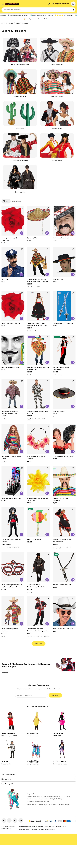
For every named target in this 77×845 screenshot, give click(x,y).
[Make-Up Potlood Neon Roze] (13, 481)
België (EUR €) (36, 821)
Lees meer (5, 672)
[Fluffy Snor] (13, 262)
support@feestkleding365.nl (39, 801)
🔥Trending (27, 19)
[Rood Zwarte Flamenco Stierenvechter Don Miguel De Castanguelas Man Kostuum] (38, 611)
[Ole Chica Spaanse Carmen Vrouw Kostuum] (64, 522)
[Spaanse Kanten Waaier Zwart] (64, 439)
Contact (64, 826)
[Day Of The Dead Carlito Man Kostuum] (13, 522)
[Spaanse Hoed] (64, 262)
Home (3, 23)
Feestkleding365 (10, 826)
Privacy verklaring (56, 826)
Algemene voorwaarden (44, 826)
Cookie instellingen (50, 829)
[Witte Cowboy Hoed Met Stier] (64, 611)
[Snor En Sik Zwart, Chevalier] (13, 350)
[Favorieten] (48, 4)
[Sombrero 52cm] (38, 221)
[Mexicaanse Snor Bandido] (64, 221)
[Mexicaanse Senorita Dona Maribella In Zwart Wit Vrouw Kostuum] (38, 306)
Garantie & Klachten (24, 829)
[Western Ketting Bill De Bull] (64, 567)
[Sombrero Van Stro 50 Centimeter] (64, 481)
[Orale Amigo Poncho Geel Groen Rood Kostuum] (38, 350)
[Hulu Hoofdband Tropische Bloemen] (38, 439)
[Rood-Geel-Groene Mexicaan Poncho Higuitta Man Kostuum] (38, 262)
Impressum (41, 829)
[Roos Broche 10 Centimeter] (13, 306)
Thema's (10, 23)
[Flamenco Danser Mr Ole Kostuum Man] (64, 350)
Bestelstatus (37, 19)
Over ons (34, 826)
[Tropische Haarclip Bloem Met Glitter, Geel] (38, 481)
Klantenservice (48, 19)
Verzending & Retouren (25, 826)
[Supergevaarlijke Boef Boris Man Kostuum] (38, 394)
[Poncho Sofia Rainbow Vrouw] (13, 439)
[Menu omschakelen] (3, 4)
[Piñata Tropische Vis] (38, 522)
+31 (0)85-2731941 (55, 799)
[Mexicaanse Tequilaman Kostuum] (13, 611)
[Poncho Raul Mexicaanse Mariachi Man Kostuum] (13, 394)
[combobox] (38, 9)
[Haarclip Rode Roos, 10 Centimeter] (13, 221)
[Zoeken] (73, 10)
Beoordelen (34, 829)
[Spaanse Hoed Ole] (64, 394)
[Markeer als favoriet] (22, 208)
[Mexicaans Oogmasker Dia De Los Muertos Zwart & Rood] (13, 567)
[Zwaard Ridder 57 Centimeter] (64, 306)
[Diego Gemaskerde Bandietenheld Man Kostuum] (38, 567)
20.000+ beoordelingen (61, 804)
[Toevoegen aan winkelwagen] (21, 233)
